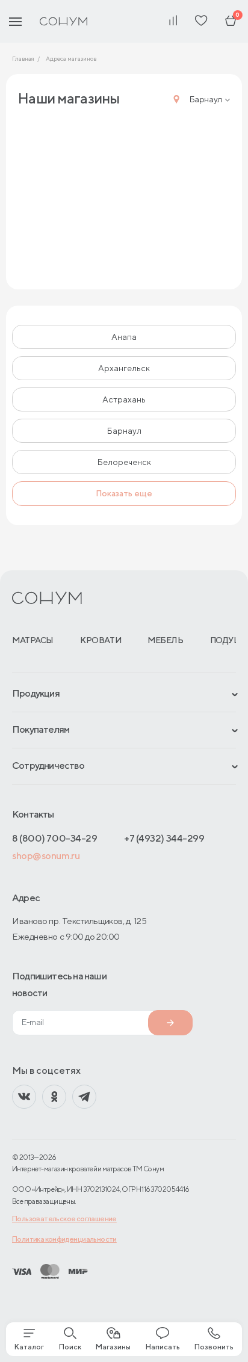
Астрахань (124, 399)
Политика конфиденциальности (64, 1238)
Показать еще (124, 493)
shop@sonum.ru (45, 855)
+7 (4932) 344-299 (164, 838)
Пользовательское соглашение (64, 1218)
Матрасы (33, 640)
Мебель (165, 640)
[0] (230, 21)
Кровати (100, 640)
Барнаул (124, 431)
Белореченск (124, 462)
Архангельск (124, 368)
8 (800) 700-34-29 (54, 838)
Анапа (124, 337)
